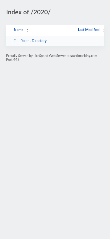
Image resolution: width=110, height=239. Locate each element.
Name (18, 30)
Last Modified (89, 30)
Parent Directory (33, 41)
